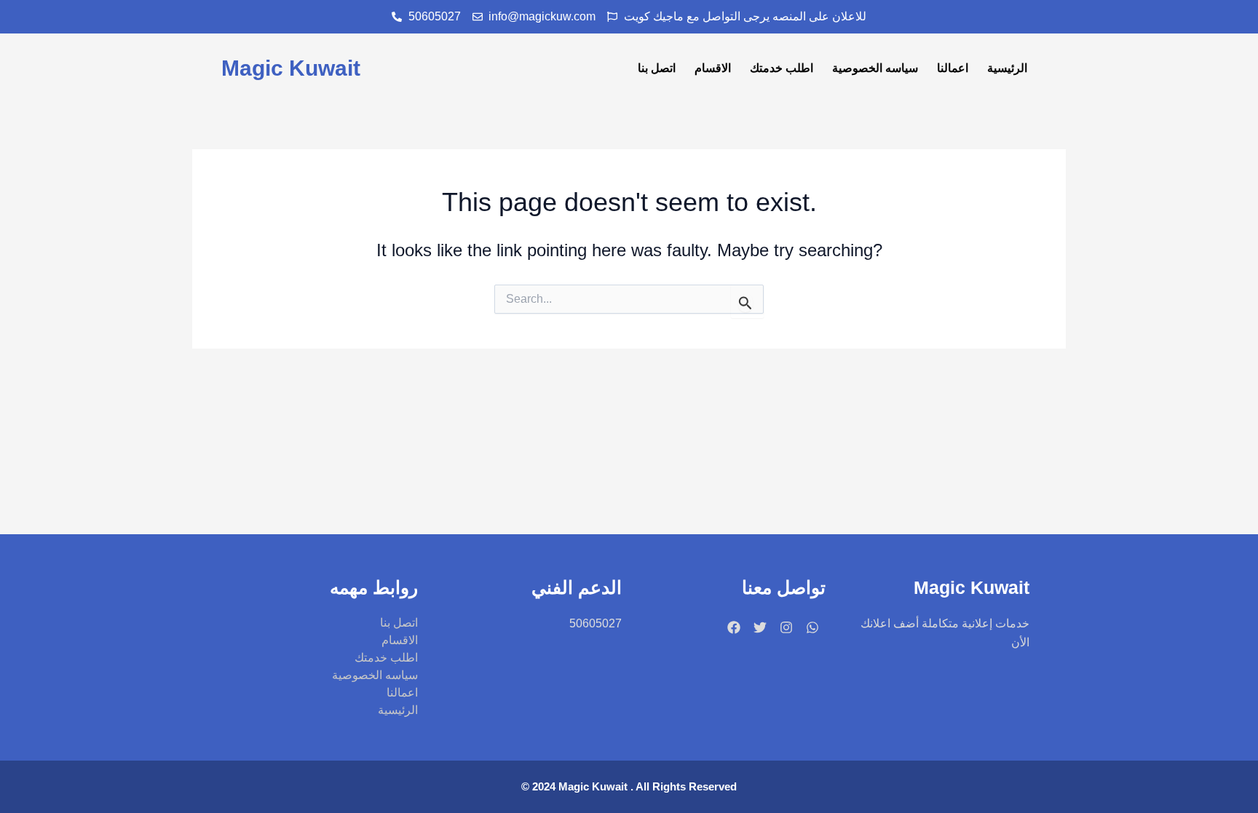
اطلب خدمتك (781, 68)
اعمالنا (952, 68)
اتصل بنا (657, 68)
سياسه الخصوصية (875, 68)
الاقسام (713, 68)
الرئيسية (1007, 68)
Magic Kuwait (290, 68)
